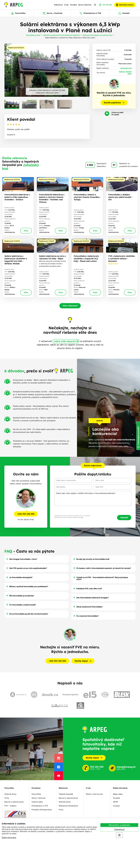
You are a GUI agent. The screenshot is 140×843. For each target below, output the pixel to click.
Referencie (58, 5)
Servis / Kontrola (84, 5)
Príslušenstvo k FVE (40, 806)
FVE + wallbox (10, 806)
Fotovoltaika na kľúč (33, 35)
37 (114, 164)
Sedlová (122, 72)
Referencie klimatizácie (68, 806)
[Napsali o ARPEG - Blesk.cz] (122, 694)
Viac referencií (70, 305)
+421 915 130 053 (25, 514)
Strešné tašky (129, 73)
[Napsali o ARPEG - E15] (90, 694)
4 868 (90, 164)
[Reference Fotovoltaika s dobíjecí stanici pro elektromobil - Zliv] (122, 206)
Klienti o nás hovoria (94, 794)
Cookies (116, 806)
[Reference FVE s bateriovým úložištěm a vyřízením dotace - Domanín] (122, 268)
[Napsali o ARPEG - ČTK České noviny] (105, 694)
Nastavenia (119, 835)
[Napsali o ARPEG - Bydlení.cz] (59, 705)
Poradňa (73, 5)
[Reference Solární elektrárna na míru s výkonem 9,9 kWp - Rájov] (52, 268)
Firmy (6, 798)
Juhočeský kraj (126, 68)
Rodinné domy (10, 794)
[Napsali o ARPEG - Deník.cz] (50, 694)
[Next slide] (85, 70)
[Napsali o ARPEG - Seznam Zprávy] (71, 694)
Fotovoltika (9, 788)
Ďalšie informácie (9, 837)
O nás (66, 5)
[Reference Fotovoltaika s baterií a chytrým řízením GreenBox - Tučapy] (87, 206)
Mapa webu (118, 794)
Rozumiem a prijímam (119, 825)
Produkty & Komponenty (42, 809)
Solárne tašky (37, 802)
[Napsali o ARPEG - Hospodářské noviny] (34, 694)
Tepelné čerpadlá (66, 794)
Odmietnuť (119, 829)
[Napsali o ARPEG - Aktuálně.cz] (18, 694)
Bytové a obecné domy (14, 802)
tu (82, 517)
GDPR (115, 802)
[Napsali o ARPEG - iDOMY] (80, 705)
